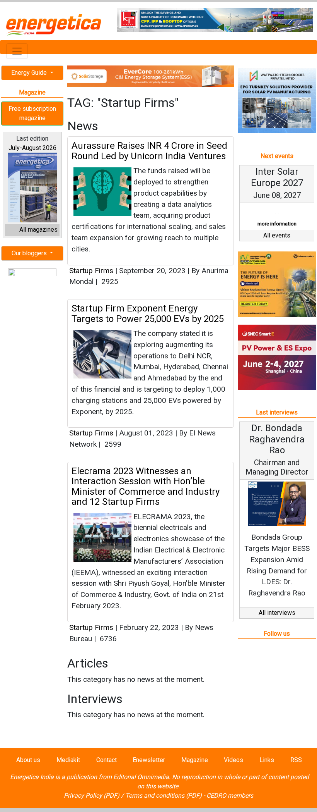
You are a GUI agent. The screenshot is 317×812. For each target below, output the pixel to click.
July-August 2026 (32, 147)
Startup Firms (91, 270)
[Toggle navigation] (17, 51)
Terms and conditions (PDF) (163, 795)
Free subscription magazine (32, 113)
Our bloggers (30, 253)
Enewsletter (149, 760)
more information (277, 224)
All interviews (277, 612)
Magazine (194, 760)
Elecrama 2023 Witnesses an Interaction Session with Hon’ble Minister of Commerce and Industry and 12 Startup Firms (146, 486)
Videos (233, 760)
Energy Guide (29, 72)
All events (276, 235)
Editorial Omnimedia (141, 777)
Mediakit (68, 760)
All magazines (38, 229)
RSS (296, 760)
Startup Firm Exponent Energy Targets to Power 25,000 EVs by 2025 (148, 313)
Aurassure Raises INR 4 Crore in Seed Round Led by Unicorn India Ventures (149, 150)
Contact (106, 760)
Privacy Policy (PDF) (91, 795)
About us (28, 760)
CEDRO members (229, 795)
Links (266, 760)
